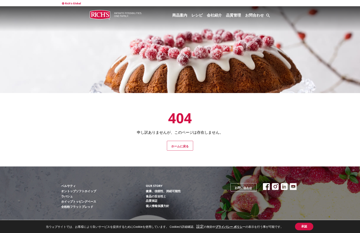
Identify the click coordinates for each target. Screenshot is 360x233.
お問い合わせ (243, 188)
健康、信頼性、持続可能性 (163, 191)
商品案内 (179, 15)
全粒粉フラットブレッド (77, 207)
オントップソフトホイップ (78, 191)
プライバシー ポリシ (228, 227)
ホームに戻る (180, 146)
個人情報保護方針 (157, 206)
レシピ (197, 15)
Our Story (154, 186)
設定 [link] (200, 226)
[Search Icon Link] (268, 15)
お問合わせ (254, 15)
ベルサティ (68, 186)
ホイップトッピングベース (78, 201)
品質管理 (233, 15)
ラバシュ (67, 196)
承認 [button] (304, 226)
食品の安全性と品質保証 (156, 198)
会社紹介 (214, 15)
